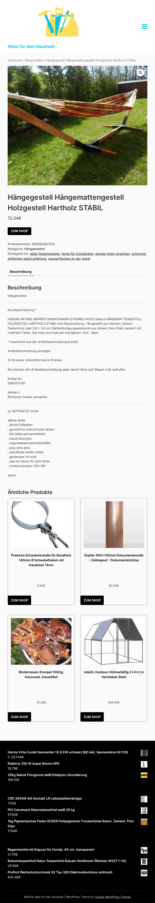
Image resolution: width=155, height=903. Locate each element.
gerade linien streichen (112, 254)
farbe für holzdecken (77, 254)
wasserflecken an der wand (69, 259)
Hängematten (34, 60)
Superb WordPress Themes (113, 897)
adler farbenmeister (45, 254)
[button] (140, 72)
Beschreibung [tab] (20, 272)
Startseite (15, 60)
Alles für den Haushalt (31, 46)
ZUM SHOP (19, 231)
